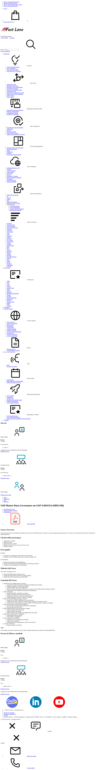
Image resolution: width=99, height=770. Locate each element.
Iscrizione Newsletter (12, 366)
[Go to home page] (12, 35)
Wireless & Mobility (12, 181)
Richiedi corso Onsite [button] (6, 495)
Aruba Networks (11, 226)
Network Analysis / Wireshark (14, 177)
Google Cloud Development (17, 209)
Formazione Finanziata (12, 88)
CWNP (8, 237)
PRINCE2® (10, 152)
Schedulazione (7, 512)
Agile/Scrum (10, 129)
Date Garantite (10, 97)
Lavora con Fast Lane (12, 336)
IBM (8, 247)
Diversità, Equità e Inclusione (14, 331)
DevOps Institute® (11, 131)
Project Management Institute (14, 154)
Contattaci (12, 37)
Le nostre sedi (10, 333)
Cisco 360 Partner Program (13, 417)
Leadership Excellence (12, 113)
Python (8, 199)
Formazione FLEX (11, 91)
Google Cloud (10, 245)
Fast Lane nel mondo (12, 323)
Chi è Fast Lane (11, 322)
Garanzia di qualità (11, 329)
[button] (12, 22)
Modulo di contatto (31, 756)
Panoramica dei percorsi (12, 195)
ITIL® (8, 150)
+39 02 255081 (4, 37)
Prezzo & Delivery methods (10, 510)
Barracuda (9, 229)
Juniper (8, 250)
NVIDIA (9, 255)
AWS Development (14, 206)
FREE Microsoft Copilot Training (15, 381)
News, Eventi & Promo (9, 352)
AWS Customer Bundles (13, 402)
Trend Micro (10, 265)
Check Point (10, 231)
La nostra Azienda (8, 308)
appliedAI (9, 223)
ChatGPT (9, 169)
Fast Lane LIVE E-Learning (14, 71)
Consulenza (6, 307)
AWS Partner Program (12, 416)
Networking (10, 179)
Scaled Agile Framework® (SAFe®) (16, 134)
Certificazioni (7, 268)
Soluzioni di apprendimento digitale (15, 92)
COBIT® (9, 153)
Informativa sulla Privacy (10, 714)
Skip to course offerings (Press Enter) (13, 4)
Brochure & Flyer (11, 349)
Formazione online (11, 84)
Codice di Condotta (11, 330)
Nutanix (9, 254)
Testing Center (10, 95)
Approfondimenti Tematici (13, 350)
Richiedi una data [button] (5, 451)
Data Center (10, 173)
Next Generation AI (11, 68)
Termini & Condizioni (9, 712)
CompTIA (9, 236)
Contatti (6, 715)
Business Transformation (13, 111)
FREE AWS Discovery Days (14, 382)
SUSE (8, 262)
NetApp (9, 252)
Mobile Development (12, 202)
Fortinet (9, 243)
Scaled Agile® (10, 302)
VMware (9, 266)
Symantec (9, 263)
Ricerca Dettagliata (5, 51)
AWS (8, 282)
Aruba (8, 281)
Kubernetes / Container (12, 176)
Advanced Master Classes (13, 67)
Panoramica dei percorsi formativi (15, 110)
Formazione (7, 54)
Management (10, 326)
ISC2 (8, 248)
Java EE (9, 197)
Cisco (8, 233)
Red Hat (9, 258)
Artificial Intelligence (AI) (13, 168)
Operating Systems (11, 180)
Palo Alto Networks (11, 256)
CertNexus (9, 230)
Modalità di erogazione (12, 86)
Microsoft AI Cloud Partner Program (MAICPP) (18, 418)
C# (7, 196)
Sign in (5, 8)
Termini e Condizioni (12, 334)
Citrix (8, 234)
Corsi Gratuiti (10, 379)
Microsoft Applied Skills (13, 293)
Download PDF (31, 524)
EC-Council (10, 240)
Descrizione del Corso (9, 509)
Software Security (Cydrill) (13, 203)
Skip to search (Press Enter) (10, 3)
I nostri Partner (10, 327)
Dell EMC (9, 238)
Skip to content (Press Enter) (11, 6)
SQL (8, 200)
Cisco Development (15, 207)
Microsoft (9, 251)
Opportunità (10, 397)
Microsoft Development (16, 210)
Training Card (10, 398)
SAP (8, 259)
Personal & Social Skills (13, 114)
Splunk (8, 261)
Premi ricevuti (10, 324)
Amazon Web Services (12, 227)
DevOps (9, 130)
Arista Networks (11, 225)
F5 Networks (10, 241)
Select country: (7, 22)
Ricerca (2, 49)
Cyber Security (10, 172)
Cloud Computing (11, 170)
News (8, 365)
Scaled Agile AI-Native (12, 133)
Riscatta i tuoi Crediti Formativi (14, 90)
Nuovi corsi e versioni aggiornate (15, 94)
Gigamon (9, 244)
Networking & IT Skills (12, 70)
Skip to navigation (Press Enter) (11, 2)
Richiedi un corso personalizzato (15, 87)
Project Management (12, 149)
